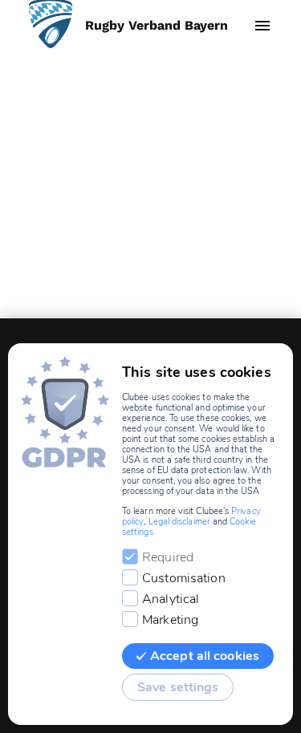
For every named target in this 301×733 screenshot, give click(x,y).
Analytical (170, 599)
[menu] (262, 25)
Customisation (184, 578)
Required (167, 557)
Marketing (170, 620)
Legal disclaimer (179, 522)
